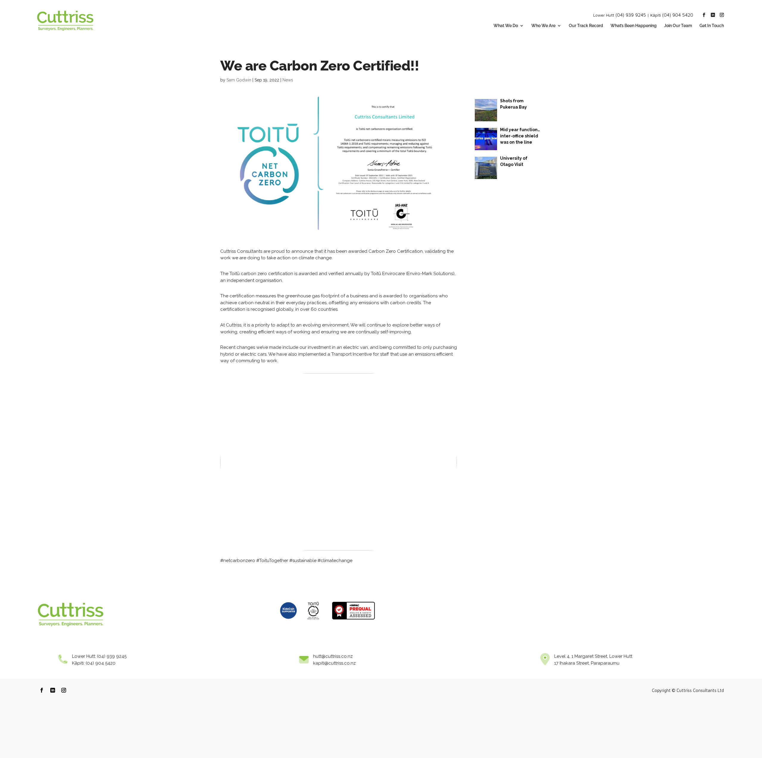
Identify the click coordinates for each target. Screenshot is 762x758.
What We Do (506, 25)
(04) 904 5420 (677, 15)
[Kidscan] (288, 621)
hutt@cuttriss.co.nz (333, 656)
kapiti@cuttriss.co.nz (334, 663)
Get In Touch (711, 25)
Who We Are (543, 25)
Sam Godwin (239, 80)
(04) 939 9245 (630, 15)
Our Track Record (586, 25)
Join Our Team (678, 25)
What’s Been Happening (633, 25)
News (287, 80)
